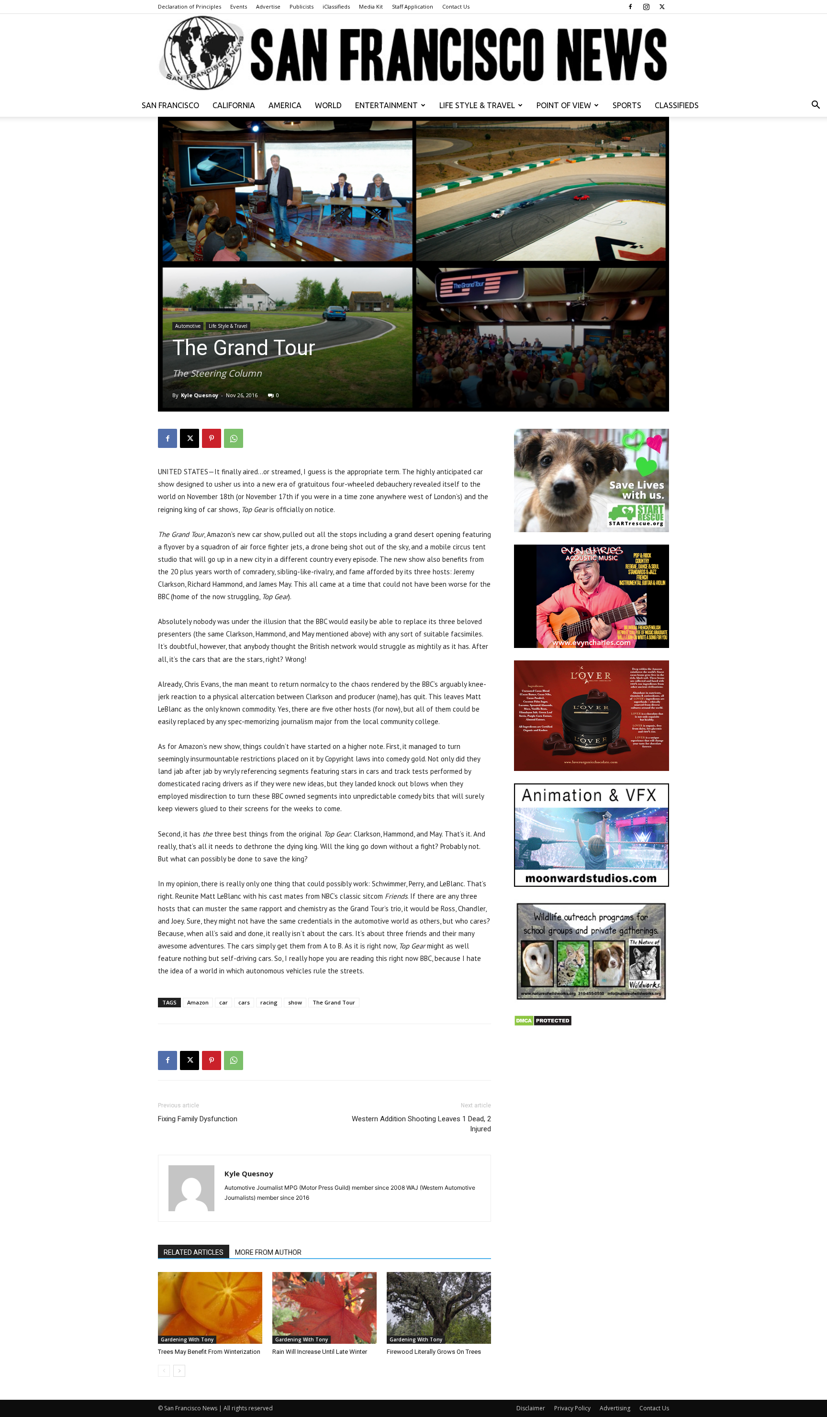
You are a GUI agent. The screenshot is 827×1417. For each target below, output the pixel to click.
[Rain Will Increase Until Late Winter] (324, 1308)
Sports (627, 105)
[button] (815, 106)
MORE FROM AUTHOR (268, 1252)
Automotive (188, 326)
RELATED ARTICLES (194, 1252)
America (285, 105)
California (233, 105)
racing (269, 1002)
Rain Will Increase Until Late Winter (319, 1351)
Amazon (198, 1002)
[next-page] (179, 1371)
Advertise (268, 6)
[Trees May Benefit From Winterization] (210, 1308)
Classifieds (677, 105)
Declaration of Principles (189, 6)
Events (238, 6)
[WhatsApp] (233, 438)
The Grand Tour (334, 1002)
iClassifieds (336, 6)
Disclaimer (530, 1408)
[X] (662, 6)
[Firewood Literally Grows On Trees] (439, 1308)
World (328, 105)
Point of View (563, 105)
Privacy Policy (572, 1408)
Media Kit (371, 6)
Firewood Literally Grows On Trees (434, 1351)
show (295, 1002)
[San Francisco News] (413, 54)
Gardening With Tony (187, 1339)
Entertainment (386, 105)
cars (244, 1002)
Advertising (615, 1408)
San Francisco (170, 105)
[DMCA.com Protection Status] (543, 1023)
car (223, 1002)
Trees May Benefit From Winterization (209, 1351)
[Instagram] (646, 6)
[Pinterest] (211, 438)
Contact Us (455, 6)
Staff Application (412, 6)
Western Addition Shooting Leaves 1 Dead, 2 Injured (421, 1124)
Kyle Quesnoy (199, 395)
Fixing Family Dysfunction (197, 1119)
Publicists (301, 6)
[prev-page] (164, 1371)
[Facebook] (630, 6)
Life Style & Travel (477, 105)
